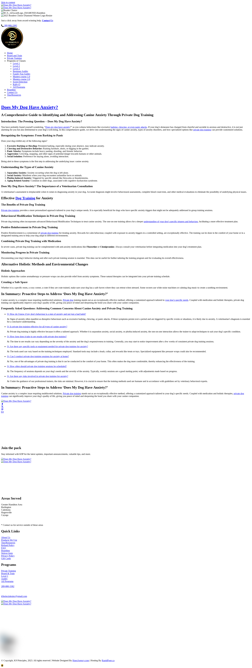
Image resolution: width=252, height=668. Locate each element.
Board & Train (8, 573)
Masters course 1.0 (21, 76)
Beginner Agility (20, 71)
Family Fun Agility (21, 74)
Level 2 (16, 66)
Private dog (68, 300)
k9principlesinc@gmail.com (14, 596)
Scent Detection (20, 82)
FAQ (3, 548)
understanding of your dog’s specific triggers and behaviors (171, 221)
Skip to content (8, 2)
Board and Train (14, 55)
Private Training (14, 58)
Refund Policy (7, 545)
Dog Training (25, 198)
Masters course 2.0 (21, 79)
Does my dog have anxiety (57, 127)
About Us (5, 537)
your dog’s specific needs (176, 300)
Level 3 (16, 68)
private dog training (202, 129)
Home (10, 53)
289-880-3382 (7, 586)
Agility (4, 578)
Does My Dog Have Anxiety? (29, 107)
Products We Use (9, 540)
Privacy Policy (8, 556)
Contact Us (12, 92)
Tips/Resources (14, 95)
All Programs (19, 87)
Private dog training (10, 210)
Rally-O (16, 84)
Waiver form (7, 553)
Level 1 (16, 63)
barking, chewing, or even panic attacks (129, 127)
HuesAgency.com (80, 660)
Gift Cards (6, 558)
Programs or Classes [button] (16, 61)
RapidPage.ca (108, 660)
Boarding (11, 89)
